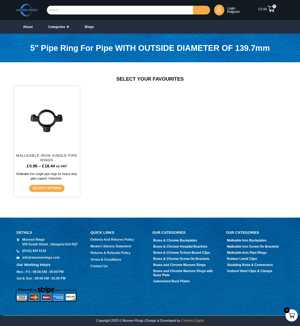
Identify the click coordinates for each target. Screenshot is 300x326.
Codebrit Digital (192, 320)
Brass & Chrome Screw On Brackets (181, 258)
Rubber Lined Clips (242, 258)
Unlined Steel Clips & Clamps (249, 271)
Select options (46, 188)
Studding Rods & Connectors (250, 265)
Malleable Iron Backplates (247, 240)
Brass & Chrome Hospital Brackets (180, 246)
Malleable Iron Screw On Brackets (253, 246)
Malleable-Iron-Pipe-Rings (247, 252)
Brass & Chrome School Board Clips (181, 252)
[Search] (201, 10)
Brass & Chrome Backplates (175, 240)
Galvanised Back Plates (171, 281)
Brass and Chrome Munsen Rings (179, 265)
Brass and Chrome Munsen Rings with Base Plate (183, 273)
